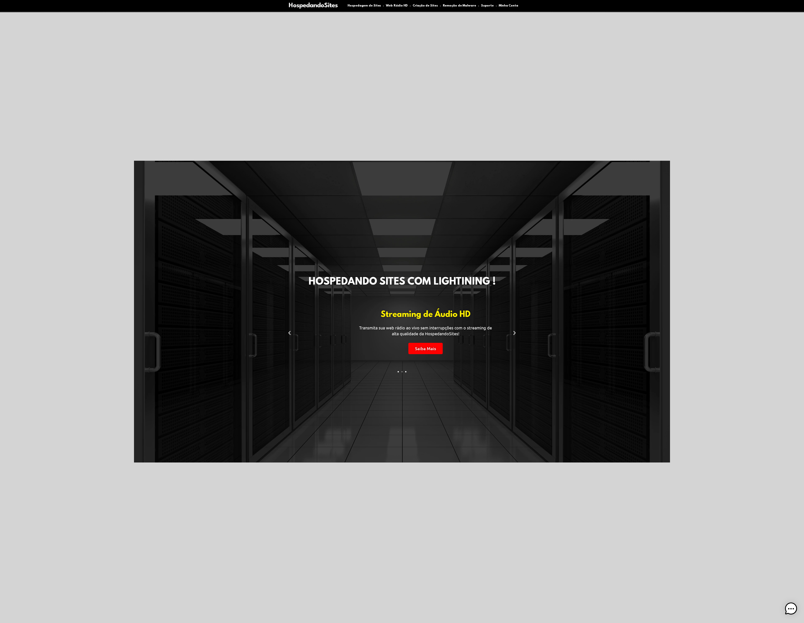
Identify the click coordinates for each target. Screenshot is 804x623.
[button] (289, 332)
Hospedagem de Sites (364, 6)
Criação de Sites (425, 6)
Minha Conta (508, 6)
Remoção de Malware (459, 6)
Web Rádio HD (397, 6)
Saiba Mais (402, 348)
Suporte (487, 6)
